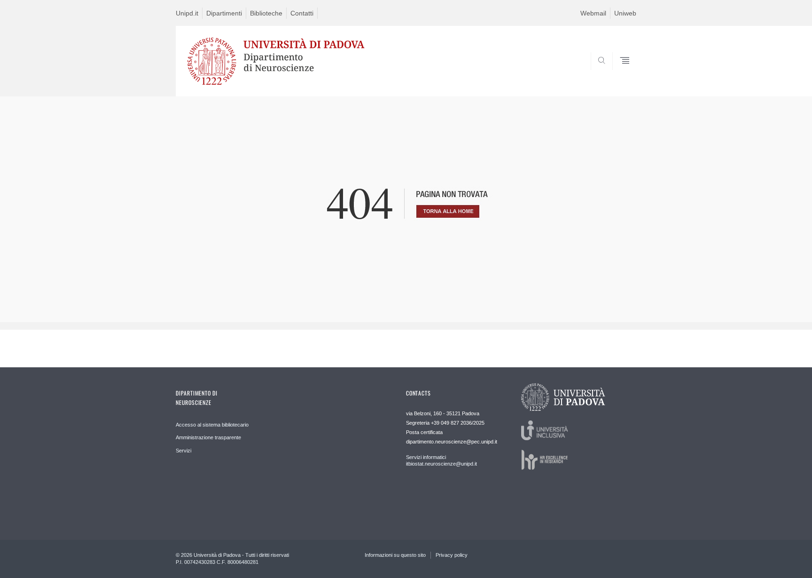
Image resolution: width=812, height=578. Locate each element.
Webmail (593, 13)
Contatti (301, 13)
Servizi (183, 450)
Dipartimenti (224, 13)
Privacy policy (452, 555)
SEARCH (620, 74)
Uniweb (625, 13)
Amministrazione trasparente (208, 437)
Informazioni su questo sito (395, 555)
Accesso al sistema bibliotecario (212, 425)
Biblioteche (266, 13)
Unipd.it (187, 13)
